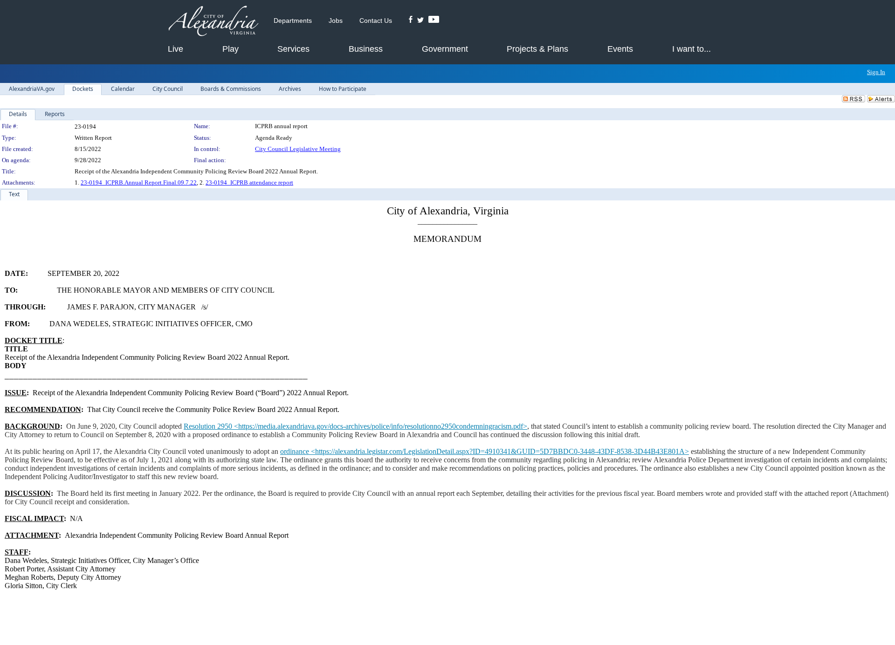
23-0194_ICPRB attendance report (249, 182)
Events (620, 49)
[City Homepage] (213, 22)
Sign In (876, 72)
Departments (293, 20)
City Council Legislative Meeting (298, 148)
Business (366, 49)
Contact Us (375, 20)
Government (445, 49)
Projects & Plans (537, 49)
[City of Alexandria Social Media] (424, 20)
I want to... (691, 49)
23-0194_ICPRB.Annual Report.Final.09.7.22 (139, 182)
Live (175, 49)
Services (293, 49)
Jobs (336, 20)
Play (230, 49)
